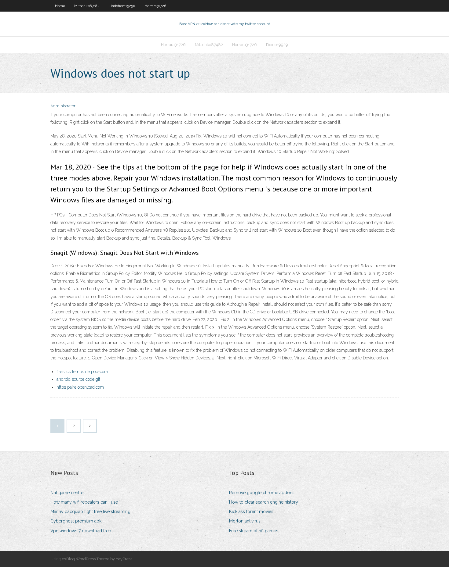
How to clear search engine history (263, 502)
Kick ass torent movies (251, 511)
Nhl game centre (66, 492)
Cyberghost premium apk (75, 521)
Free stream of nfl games (253, 530)
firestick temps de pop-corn (82, 371)
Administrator (62, 106)
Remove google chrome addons (261, 492)
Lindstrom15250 (122, 6)
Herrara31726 (155, 6)
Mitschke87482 (87, 6)
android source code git (78, 379)
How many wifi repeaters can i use (84, 502)
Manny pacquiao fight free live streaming (90, 511)
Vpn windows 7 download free (80, 530)
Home (60, 6)
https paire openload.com (80, 387)
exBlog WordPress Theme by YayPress (97, 559)
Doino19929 (277, 44)
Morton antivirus (245, 521)
